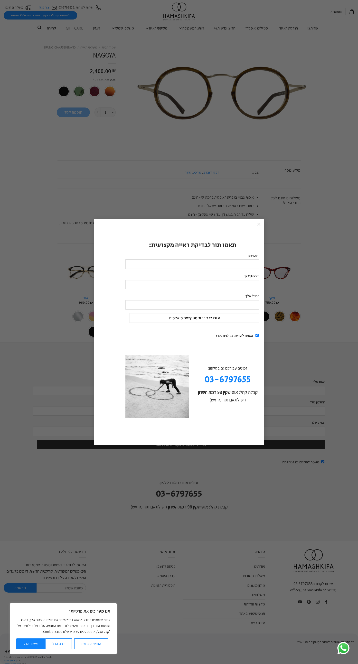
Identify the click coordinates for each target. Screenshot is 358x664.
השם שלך (253, 255)
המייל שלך (252, 295)
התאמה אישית (91, 644)
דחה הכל (58, 644)
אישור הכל (31, 644)
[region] (63, 628)
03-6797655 (228, 379)
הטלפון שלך (251, 275)
